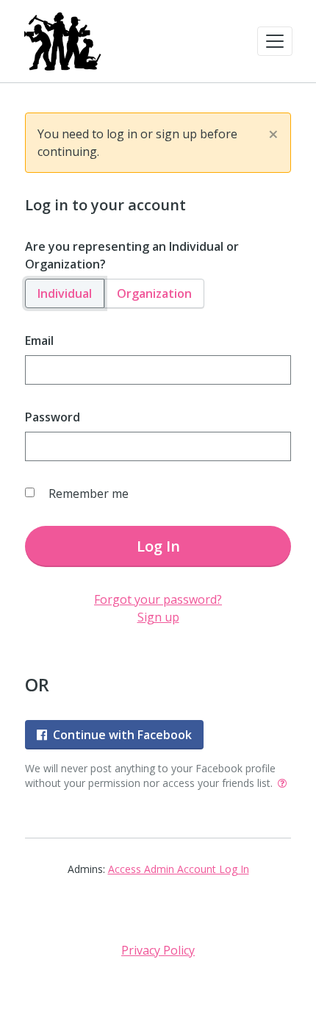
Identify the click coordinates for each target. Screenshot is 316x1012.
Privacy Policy (158, 950)
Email (39, 340)
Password (52, 417)
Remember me (89, 493)
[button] (274, 41)
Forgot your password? (158, 599)
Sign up (158, 617)
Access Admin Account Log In (178, 869)
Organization (154, 293)
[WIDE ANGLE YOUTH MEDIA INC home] (62, 41)
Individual (64, 293)
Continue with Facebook (122, 735)
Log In (158, 546)
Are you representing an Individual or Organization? (132, 255)
